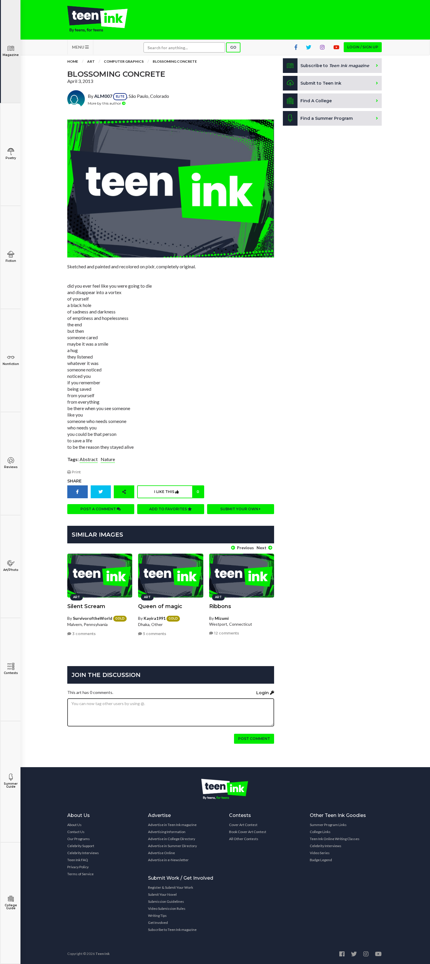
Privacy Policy (78, 867)
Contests (11, 673)
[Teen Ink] (103, 19)
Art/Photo (10, 570)
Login (263, 692)
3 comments (83, 634)
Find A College (316, 100)
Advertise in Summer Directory (172, 846)
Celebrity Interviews (83, 853)
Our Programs (78, 839)
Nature (108, 459)
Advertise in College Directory (171, 839)
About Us (74, 825)
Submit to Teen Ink (320, 83)
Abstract (89, 459)
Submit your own (239, 509)
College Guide (11, 906)
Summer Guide (11, 785)
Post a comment (98, 509)
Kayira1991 (155, 618)
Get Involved (158, 922)
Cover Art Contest (243, 825)
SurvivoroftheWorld (92, 618)
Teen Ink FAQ (77, 860)
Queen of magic (160, 606)
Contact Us (76, 832)
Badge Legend (321, 860)
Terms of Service (80, 874)
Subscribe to (334, 65)
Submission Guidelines (166, 901)
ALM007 (103, 96)
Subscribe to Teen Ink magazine (172, 929)
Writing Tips (157, 915)
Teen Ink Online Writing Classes (335, 839)
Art (91, 61)
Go (233, 47)
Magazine (11, 55)
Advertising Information (166, 832)
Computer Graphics (124, 61)
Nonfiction (11, 364)
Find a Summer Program (326, 118)
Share (74, 481)
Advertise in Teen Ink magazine (172, 825)
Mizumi (222, 618)
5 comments (154, 634)
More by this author (105, 103)
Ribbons (220, 606)
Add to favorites (168, 509)
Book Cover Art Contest (247, 832)
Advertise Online (161, 853)
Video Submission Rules (166, 908)
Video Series (320, 853)
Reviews (11, 467)
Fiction (11, 261)
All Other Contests (243, 839)
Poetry (11, 158)
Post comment (254, 738)
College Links (320, 832)
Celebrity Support (80, 846)
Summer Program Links (328, 825)
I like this (176, 491)
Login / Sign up (362, 47)
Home (72, 61)
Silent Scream (86, 606)
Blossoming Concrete (175, 61)
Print (76, 472)
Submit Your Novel (162, 894)
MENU (78, 47)
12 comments (226, 633)
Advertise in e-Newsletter (168, 860)
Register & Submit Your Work (170, 887)
